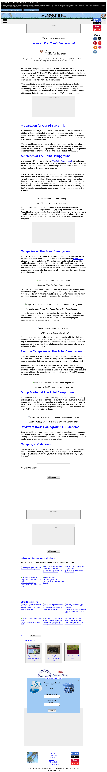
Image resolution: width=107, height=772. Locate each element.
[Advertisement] (53, 29)
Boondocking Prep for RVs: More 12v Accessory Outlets (53, 658)
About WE (52, 753)
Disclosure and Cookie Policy (11, 6)
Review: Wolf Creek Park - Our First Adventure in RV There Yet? (75, 611)
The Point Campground (62, 161)
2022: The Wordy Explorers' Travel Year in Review (52, 608)
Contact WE (53, 755)
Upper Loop (78, 259)
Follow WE (52, 757)
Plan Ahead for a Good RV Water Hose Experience (74, 623)
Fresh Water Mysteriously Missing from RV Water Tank (53, 623)
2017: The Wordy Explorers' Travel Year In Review (52, 571)
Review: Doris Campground (30, 569)
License (51, 760)
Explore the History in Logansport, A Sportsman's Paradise (34, 658)
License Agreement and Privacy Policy (92, 5)
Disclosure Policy (54, 764)
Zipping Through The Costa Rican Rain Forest (30, 608)
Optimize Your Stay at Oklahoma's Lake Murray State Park (31, 584)
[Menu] (5, 21)
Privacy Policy (53, 762)
